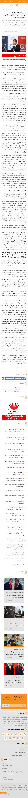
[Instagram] (12, 734)
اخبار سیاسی (5, 9)
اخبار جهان (13, 592)
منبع (25, 370)
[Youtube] (7, 734)
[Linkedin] (9, 738)
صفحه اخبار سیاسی (21, 367)
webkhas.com (9, 794)
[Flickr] (18, 738)
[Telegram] (16, 734)
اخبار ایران (21, 677)
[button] (26, 5)
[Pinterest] (22, 738)
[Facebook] (24, 734)
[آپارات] (5, 738)
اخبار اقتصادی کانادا (19, 592)
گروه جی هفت (16, 374)
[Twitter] (20, 734)
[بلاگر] (14, 738)
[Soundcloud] (3, 734)
